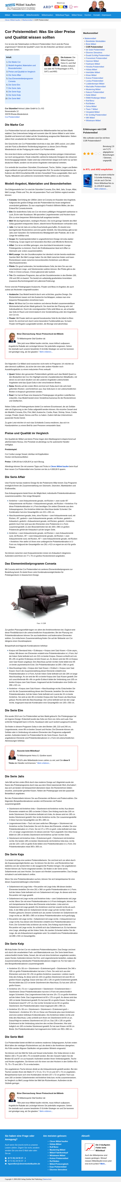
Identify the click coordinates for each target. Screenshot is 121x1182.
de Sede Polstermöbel (95, 50)
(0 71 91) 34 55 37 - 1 (17, 1158)
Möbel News (77, 15)
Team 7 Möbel (92, 109)
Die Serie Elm (14, 85)
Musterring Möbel (93, 89)
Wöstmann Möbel (93, 121)
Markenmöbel (18, 15)
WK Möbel (90, 118)
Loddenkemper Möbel (95, 84)
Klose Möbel (91, 75)
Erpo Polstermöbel (58, 1167)
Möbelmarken (47, 15)
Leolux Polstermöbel (94, 81)
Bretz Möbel (91, 44)
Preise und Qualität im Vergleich (21, 72)
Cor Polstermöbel (12, 117)
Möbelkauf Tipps (62, 15)
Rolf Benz (90, 101)
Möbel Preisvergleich (59, 1164)
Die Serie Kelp (14, 95)
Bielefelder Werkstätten (96, 41)
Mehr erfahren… (101, 189)
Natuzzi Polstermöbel (95, 92)
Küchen (88, 15)
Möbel (7, 15)
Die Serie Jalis (14, 88)
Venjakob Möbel (93, 112)
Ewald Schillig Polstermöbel (98, 55)
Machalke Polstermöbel (96, 87)
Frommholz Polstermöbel (96, 58)
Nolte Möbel (91, 95)
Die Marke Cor (14, 62)
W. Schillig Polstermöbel (96, 115)
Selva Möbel (91, 106)
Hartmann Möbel (93, 64)
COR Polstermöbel (94, 47)
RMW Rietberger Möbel (96, 98)
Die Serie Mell (14, 98)
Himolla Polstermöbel (95, 67)
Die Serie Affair (14, 75)
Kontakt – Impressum (102, 15)
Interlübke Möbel (93, 72)
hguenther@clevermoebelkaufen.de (24, 1164)
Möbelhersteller (32, 15)
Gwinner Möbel (92, 61)
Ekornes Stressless (94, 53)
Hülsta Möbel (91, 70)
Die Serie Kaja (14, 92)
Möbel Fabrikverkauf (59, 1153)
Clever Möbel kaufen (12, 20)
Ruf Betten (90, 104)
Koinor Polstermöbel (94, 78)
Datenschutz (47, 1179)
